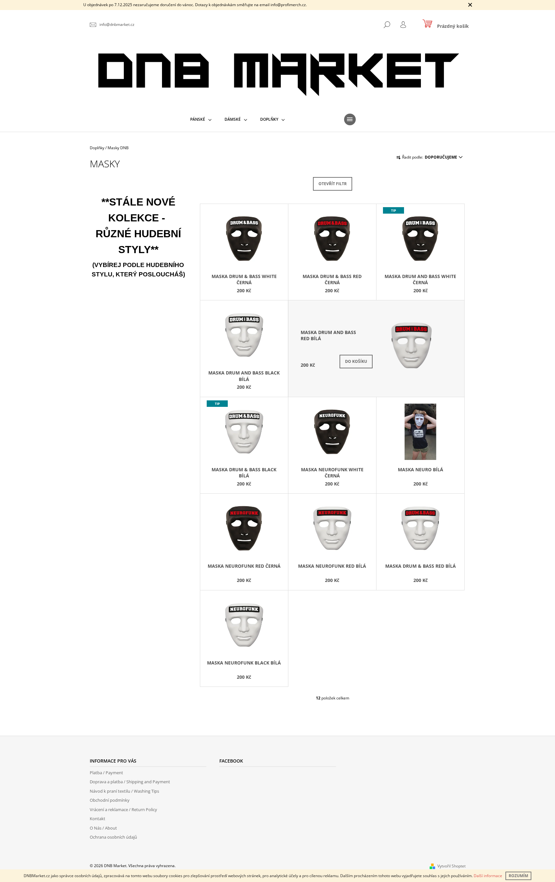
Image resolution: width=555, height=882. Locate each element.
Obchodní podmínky (110, 800)
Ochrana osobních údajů (113, 837)
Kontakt (97, 818)
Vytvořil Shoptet (451, 866)
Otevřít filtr (332, 183)
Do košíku (356, 361)
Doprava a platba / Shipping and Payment (130, 782)
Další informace (488, 875)
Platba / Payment (106, 773)
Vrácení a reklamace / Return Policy (123, 809)
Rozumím (518, 875)
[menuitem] (201, 119)
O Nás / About (103, 828)
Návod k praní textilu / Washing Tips (124, 791)
